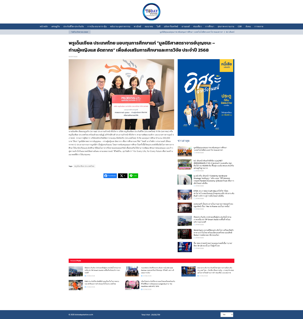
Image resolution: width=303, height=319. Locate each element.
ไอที (158, 26)
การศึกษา (209, 26)
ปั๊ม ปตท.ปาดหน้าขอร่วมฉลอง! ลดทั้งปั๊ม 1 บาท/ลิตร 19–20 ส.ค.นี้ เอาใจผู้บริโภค (213, 244)
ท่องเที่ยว (197, 26)
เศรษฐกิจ (55, 26)
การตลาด (258, 26)
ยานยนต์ (186, 26)
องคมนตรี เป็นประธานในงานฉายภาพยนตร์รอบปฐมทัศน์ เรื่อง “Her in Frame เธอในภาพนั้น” (213, 205)
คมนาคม (149, 26)
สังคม (248, 26)
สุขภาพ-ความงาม (226, 26)
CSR (240, 26)
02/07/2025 (73, 56)
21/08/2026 (199, 152)
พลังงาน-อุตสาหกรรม (120, 26)
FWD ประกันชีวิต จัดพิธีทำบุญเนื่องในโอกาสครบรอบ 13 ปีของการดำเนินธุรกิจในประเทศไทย (102, 282)
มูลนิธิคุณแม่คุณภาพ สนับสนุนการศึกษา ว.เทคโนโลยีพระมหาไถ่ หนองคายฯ (179, 31)
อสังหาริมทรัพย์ (171, 26)
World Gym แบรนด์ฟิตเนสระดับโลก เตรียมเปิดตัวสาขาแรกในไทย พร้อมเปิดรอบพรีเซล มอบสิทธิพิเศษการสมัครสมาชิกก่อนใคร (214, 232)
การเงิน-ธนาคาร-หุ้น (97, 26)
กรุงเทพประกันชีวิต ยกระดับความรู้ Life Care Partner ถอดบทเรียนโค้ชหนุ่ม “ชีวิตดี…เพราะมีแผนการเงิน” (157, 270)
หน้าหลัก (44, 26)
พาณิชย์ (137, 26)
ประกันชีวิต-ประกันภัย (73, 26)
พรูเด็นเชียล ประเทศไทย (84, 166)
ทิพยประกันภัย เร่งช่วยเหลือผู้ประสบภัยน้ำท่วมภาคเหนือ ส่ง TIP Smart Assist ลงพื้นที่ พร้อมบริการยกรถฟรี (212, 219)
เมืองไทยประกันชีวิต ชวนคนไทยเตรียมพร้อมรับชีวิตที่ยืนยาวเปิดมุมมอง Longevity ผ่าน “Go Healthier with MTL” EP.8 (158, 284)
